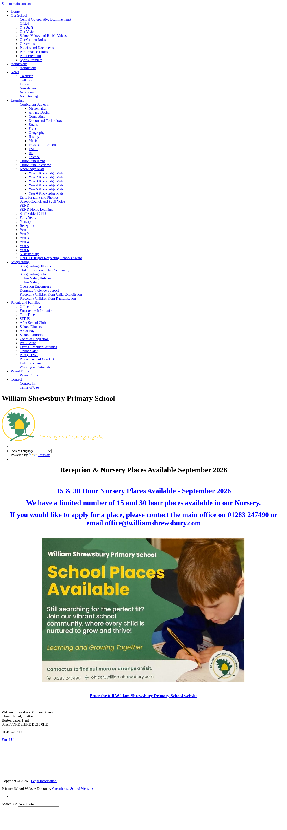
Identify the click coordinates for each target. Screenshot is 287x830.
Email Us (8, 739)
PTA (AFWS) (29, 355)
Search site (9, 804)
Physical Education (42, 145)
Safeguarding (20, 262)
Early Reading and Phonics (39, 197)
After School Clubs (33, 323)
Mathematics (38, 108)
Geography (37, 133)
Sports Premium (31, 60)
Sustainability (29, 254)
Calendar (26, 76)
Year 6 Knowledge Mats (46, 193)
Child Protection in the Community (44, 270)
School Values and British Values (43, 36)
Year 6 (24, 250)
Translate (44, 455)
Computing (37, 116)
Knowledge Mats (32, 169)
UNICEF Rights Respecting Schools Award (51, 258)
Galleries (26, 80)
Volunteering (29, 96)
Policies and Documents (37, 48)
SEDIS (25, 319)
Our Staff (26, 27)
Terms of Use (29, 387)
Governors (27, 44)
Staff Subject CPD (33, 213)
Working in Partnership (36, 367)
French (34, 129)
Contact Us (28, 383)
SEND (24, 205)
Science (34, 157)
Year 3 (24, 238)
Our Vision (27, 31)
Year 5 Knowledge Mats (46, 189)
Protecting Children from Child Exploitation (51, 294)
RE (31, 153)
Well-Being (28, 343)
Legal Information (44, 781)
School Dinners (31, 327)
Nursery (25, 222)
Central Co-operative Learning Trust (45, 19)
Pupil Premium (30, 56)
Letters (24, 84)
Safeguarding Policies (35, 274)
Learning (17, 100)
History (34, 137)
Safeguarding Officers (35, 266)
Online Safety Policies (35, 278)
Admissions (19, 64)
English (34, 124)
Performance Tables (34, 52)
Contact (16, 379)
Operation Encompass (35, 286)
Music (33, 141)
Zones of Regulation (34, 339)
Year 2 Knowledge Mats (46, 177)
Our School (19, 15)
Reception (27, 226)
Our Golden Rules (33, 40)
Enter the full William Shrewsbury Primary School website (143, 695)
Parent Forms (20, 371)
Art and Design (39, 112)
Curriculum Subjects (34, 104)
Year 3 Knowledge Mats (46, 181)
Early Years (28, 217)
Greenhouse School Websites (72, 788)
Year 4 (24, 242)
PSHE (33, 149)
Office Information (33, 306)
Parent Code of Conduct (37, 359)
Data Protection (31, 363)
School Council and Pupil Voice (42, 201)
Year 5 (24, 246)
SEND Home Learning (36, 209)
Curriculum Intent (32, 161)
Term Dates (28, 315)
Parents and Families (25, 302)
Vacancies (27, 92)
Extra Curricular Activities (38, 347)
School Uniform (31, 335)
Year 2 (24, 234)
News (15, 72)
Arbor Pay (27, 331)
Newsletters (28, 88)
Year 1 (24, 230)
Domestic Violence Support (39, 290)
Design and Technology (46, 120)
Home (15, 11)
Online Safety (29, 282)
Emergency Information (36, 310)
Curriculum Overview (35, 165)
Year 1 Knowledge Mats (46, 173)
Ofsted (24, 23)
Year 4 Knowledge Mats (46, 185)
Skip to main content (16, 4)
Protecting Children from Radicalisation (48, 298)
